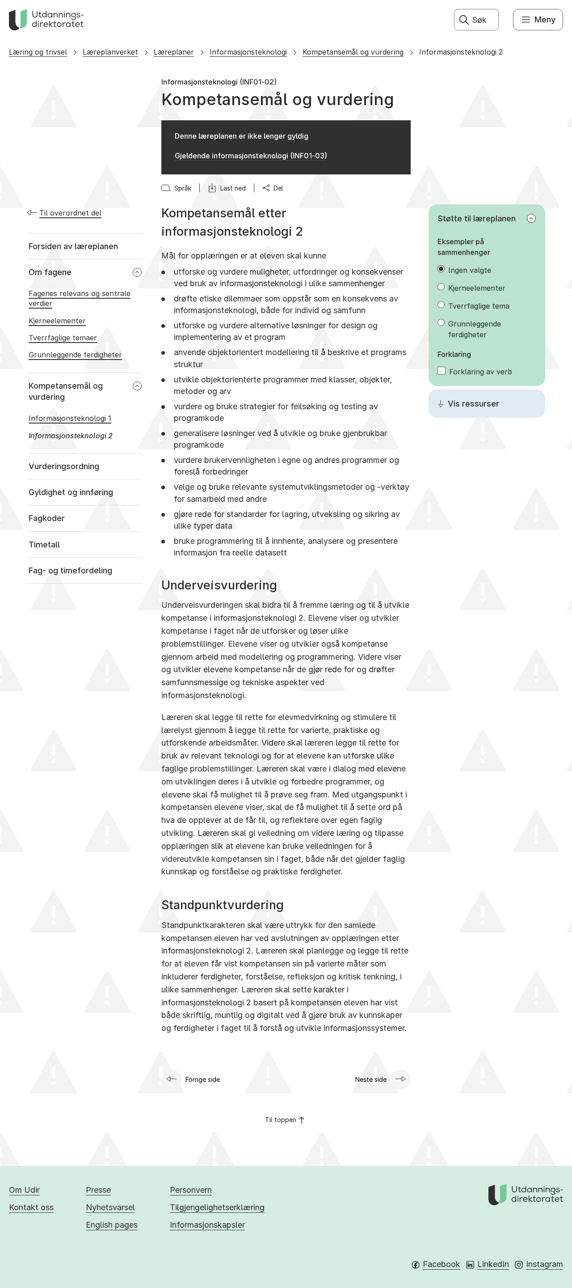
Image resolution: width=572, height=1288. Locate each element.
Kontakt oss (31, 1207)
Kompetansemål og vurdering (353, 51)
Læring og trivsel (38, 51)
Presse (98, 1190)
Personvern (191, 1190)
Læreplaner (174, 51)
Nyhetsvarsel (110, 1207)
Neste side (371, 1079)
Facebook (441, 1264)
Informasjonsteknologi (248, 51)
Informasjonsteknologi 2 (461, 51)
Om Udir (24, 1190)
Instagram (544, 1264)
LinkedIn (493, 1264)
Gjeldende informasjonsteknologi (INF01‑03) (251, 155)
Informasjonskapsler (207, 1224)
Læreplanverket (110, 51)
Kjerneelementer (476, 288)
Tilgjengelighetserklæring (217, 1207)
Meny (544, 19)
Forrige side (202, 1079)
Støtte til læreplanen (477, 218)
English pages (112, 1224)
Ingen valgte (469, 270)
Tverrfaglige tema (478, 305)
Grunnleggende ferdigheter (474, 329)
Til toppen (280, 1119)
